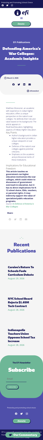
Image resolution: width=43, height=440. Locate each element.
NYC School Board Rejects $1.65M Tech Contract (20, 302)
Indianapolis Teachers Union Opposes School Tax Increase (21, 335)
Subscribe (12, 387)
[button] (22, 18)
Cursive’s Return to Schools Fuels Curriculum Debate (21, 271)
